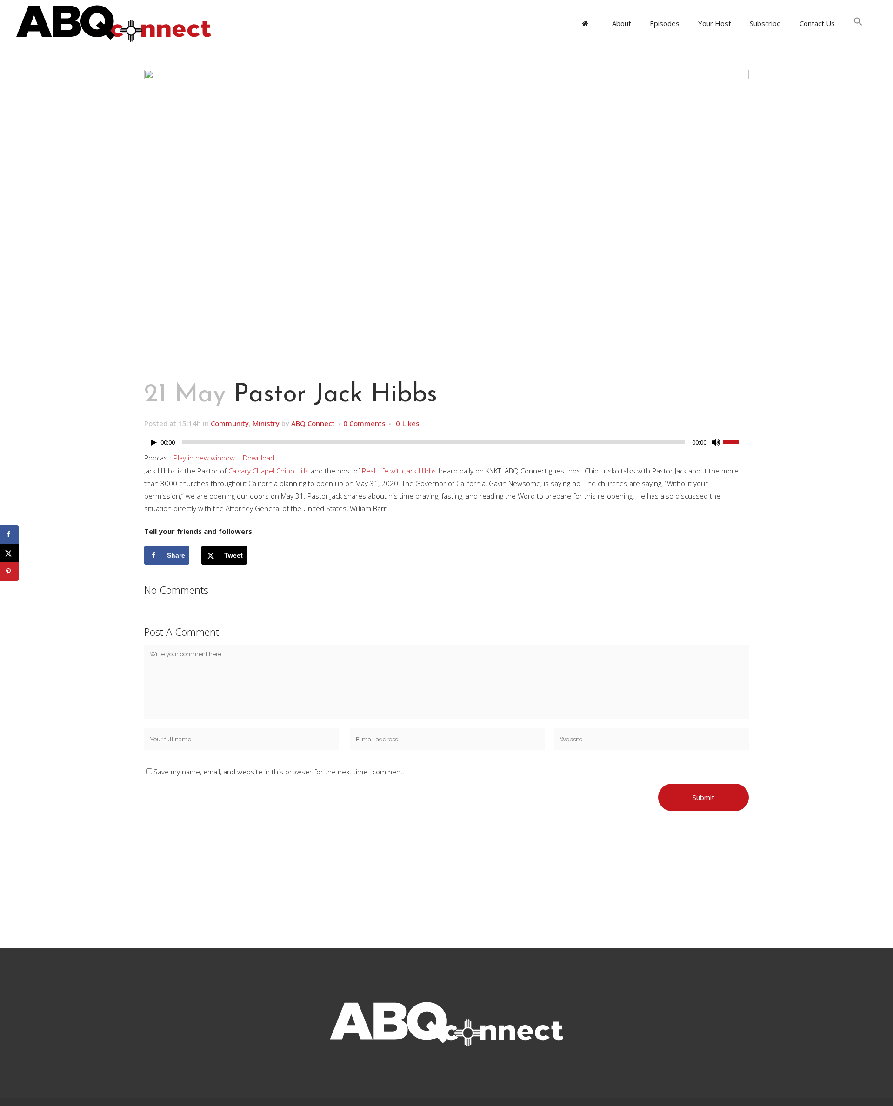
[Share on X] (9, 553)
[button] (858, 23)
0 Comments (364, 423)
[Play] (154, 443)
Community (230, 423)
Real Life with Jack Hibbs (399, 470)
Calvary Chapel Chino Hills (268, 470)
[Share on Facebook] (9, 534)
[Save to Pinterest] (9, 571)
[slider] (736, 441)
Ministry (266, 423)
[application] (446, 445)
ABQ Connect (313, 423)
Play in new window (204, 457)
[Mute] (716, 442)
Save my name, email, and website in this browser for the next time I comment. (279, 771)
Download (258, 457)
